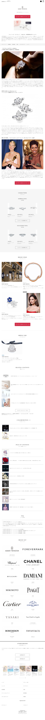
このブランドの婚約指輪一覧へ (22, 247)
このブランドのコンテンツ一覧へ (22, 410)
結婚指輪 (9, 44)
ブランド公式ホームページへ (22, 16)
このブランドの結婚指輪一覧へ (22, 220)
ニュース (28, 44)
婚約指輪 (13, 44)
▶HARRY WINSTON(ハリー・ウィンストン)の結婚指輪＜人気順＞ (14, 533)
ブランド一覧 (25, 682)
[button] (2, 667)
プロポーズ (25, 705)
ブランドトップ (4, 44)
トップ (3, 682)
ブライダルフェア (22, 44)
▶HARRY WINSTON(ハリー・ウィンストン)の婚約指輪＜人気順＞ (14, 531)
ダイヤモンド (4, 705)
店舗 (17, 44)
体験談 (24, 696)
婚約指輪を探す (22, 658)
